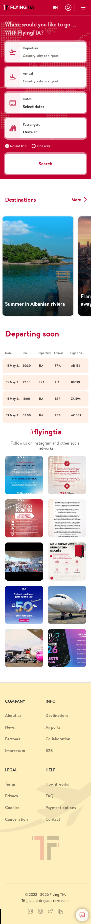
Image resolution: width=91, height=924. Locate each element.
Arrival (28, 73)
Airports (53, 727)
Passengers (31, 124)
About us (13, 715)
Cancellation (16, 819)
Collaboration (58, 739)
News (10, 727)
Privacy (11, 796)
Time (24, 353)
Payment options (61, 807)
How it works (57, 784)
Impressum (15, 750)
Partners (12, 739)
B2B (49, 750)
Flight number (78, 353)
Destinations (57, 715)
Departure (30, 48)
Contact (53, 819)
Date (8, 353)
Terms (10, 784)
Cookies (12, 807)
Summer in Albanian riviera (35, 303)
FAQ (50, 796)
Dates (27, 98)
